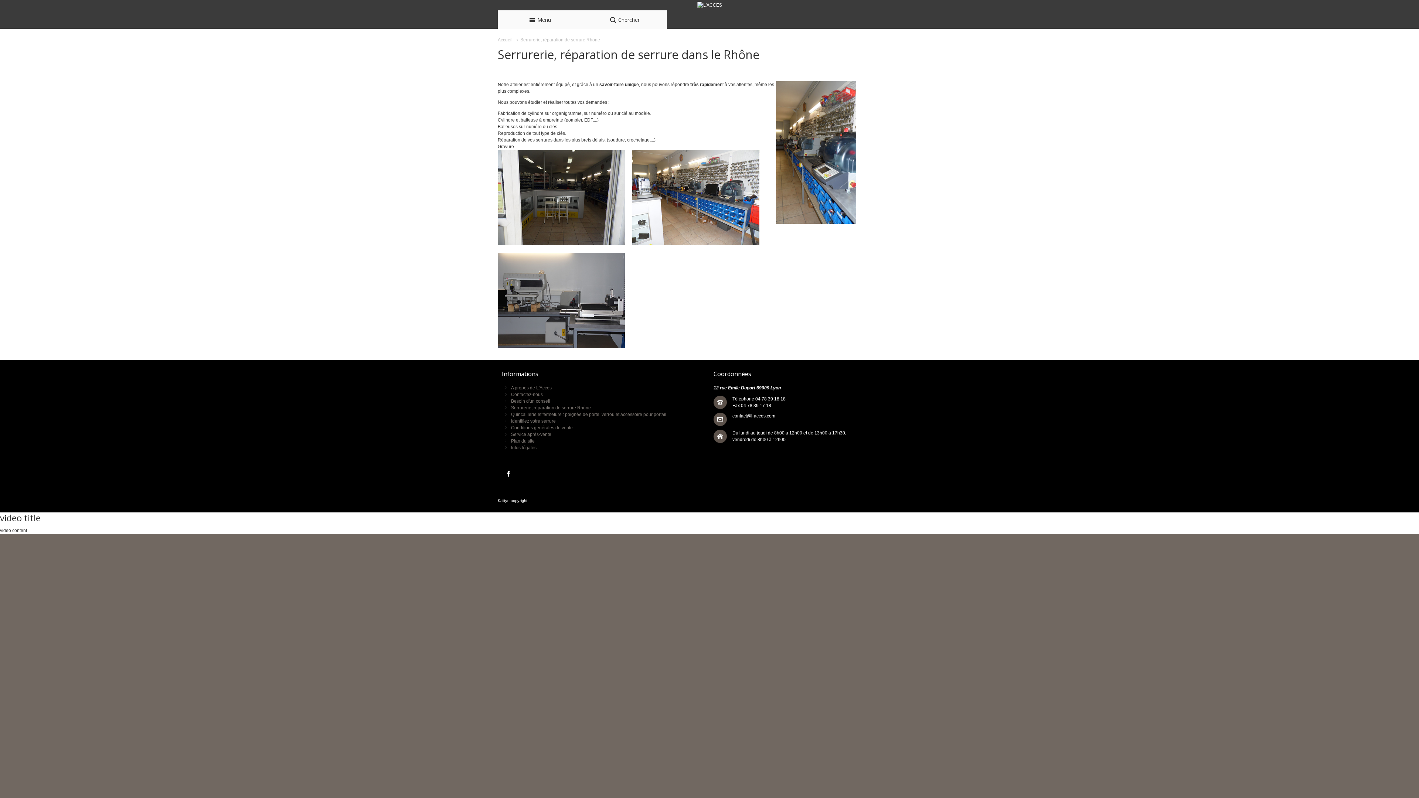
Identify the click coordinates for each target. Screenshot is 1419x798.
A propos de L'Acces (531, 388)
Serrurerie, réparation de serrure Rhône (551, 407)
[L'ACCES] (709, 5)
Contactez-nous (527, 394)
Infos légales (524, 447)
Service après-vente (531, 434)
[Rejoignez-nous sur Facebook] (508, 474)
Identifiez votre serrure (533, 421)
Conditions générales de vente (542, 427)
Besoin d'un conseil (530, 401)
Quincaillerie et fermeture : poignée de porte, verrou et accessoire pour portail (588, 414)
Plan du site (523, 441)
